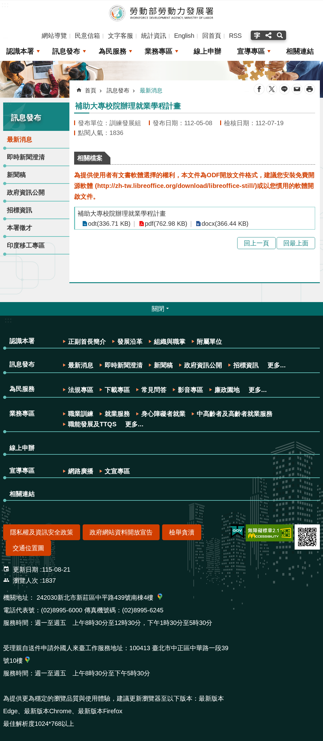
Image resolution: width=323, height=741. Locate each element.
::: (8, 102)
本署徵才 (19, 227)
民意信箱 (87, 35)
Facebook (259, 89)
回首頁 (211, 35)
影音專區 (190, 389)
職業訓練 (80, 413)
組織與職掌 (169, 341)
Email (296, 89)
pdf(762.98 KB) (166, 223)
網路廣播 (80, 471)
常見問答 (154, 389)
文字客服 (120, 35)
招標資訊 (19, 210)
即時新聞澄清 (26, 157)
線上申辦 (207, 51)
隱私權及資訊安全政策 (41, 532)
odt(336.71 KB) (109, 223)
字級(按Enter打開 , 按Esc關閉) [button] (256, 35)
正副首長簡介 (87, 341)
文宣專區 (117, 471)
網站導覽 (54, 35)
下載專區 (117, 389)
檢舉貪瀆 (181, 532)
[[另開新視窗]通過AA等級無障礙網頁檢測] (269, 532)
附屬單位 (209, 341)
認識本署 (20, 51)
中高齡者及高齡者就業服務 (235, 413)
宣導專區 (251, 51)
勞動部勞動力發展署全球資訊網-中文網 (161, 13)
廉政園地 (227, 389)
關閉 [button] (158, 308)
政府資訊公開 (26, 192)
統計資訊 (153, 35)
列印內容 (309, 89)
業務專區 (159, 51)
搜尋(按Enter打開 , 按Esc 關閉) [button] (280, 35)
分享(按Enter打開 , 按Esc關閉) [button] (268, 35)
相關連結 (300, 51)
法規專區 (80, 389)
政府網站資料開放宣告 (121, 532)
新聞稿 (16, 174)
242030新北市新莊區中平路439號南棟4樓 (95, 597)
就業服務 (117, 413)
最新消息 (19, 139)
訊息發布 (66, 51)
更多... (276, 365)
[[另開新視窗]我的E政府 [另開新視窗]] (237, 531)
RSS (235, 35)
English (184, 35)
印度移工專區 (26, 245)
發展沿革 (130, 341)
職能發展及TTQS (92, 424)
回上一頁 (256, 243)
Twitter (271, 89)
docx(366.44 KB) (225, 223)
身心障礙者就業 (163, 413)
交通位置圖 (28, 548)
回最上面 (295, 243)
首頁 (90, 90)
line (284, 89)
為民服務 (112, 51)
